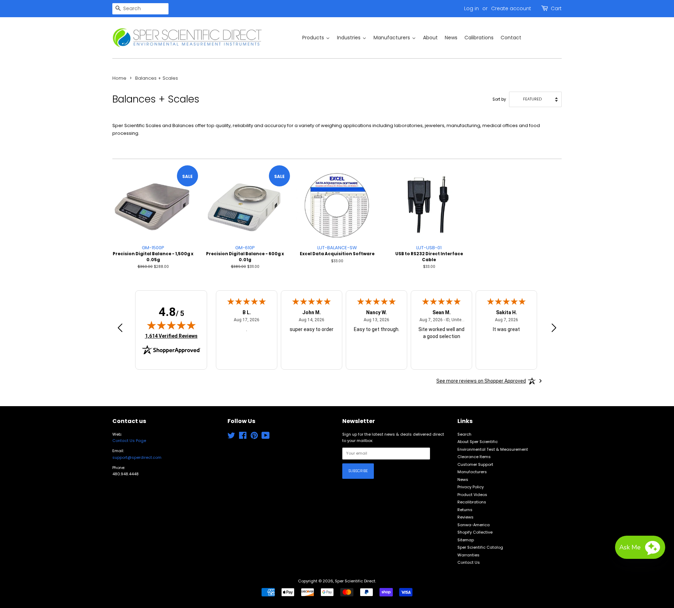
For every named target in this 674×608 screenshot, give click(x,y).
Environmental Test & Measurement (492, 449)
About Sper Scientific (477, 441)
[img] (171, 325)
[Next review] (554, 329)
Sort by (499, 99)
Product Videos (472, 494)
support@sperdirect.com (136, 457)
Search (464, 434)
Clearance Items (474, 457)
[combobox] (140, 8)
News (462, 479)
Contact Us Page (129, 440)
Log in (471, 8)
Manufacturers (472, 472)
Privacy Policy (470, 487)
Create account (511, 8)
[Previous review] (120, 329)
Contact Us (468, 562)
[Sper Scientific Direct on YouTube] (266, 437)
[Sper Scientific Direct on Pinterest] (254, 437)
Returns (465, 510)
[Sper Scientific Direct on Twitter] (231, 437)
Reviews (465, 517)
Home (119, 78)
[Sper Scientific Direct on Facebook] (243, 437)
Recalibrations (471, 502)
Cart (556, 8)
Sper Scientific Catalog (480, 547)
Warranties (468, 555)
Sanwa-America (473, 525)
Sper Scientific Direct (355, 581)
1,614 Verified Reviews (171, 336)
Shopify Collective (475, 532)
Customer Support (475, 464)
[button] (640, 547)
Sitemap (465, 540)
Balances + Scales (156, 78)
